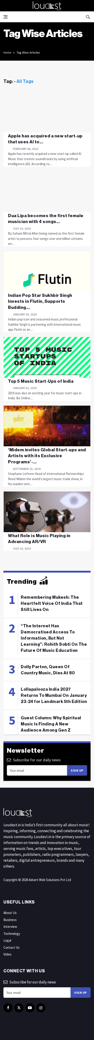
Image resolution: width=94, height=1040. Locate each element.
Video (7, 954)
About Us (10, 913)
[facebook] (8, 1007)
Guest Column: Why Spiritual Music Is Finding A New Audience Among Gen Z (51, 724)
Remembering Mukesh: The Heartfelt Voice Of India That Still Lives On (52, 603)
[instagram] (40, 1007)
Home (7, 52)
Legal (7, 940)
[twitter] (19, 1007)
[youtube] (29, 1007)
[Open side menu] (5, 17)
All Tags (25, 81)
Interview (10, 926)
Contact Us (11, 947)
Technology (11, 933)
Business (10, 920)
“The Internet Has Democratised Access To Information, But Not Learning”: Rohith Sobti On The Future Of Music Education (54, 638)
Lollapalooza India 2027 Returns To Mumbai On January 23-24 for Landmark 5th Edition (54, 695)
